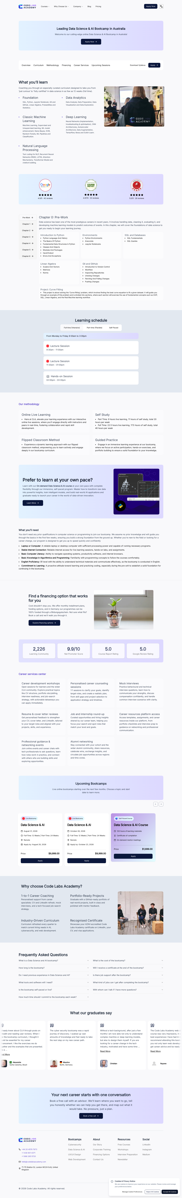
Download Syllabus (137, 65)
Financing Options (101, 1154)
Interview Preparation (128, 1154)
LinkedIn (146, 1144)
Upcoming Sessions (101, 65)
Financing (66, 65)
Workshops (123, 1149)
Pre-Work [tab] (26, 217)
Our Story (97, 1144)
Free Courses (124, 1144)
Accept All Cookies (169, 1192)
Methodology (53, 65)
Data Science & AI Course (131, 825)
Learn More (31, 503)
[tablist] (28, 236)
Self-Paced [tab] (113, 328)
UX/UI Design (74, 1154)
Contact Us (98, 1159)
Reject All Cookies (152, 1192)
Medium (146, 1154)
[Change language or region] (161, 6)
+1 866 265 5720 (29, 1156)
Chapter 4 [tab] (26, 243)
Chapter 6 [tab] (26, 256)
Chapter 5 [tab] (26, 250)
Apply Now (150, 6)
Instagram (147, 1149)
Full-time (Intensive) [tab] (72, 328)
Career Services (81, 65)
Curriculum (38, 65)
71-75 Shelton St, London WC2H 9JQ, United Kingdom (40, 1168)
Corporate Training (102, 1149)
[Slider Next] (161, 804)
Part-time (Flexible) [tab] (94, 328)
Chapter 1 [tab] (26, 224)
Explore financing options (43, 623)
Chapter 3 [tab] (26, 237)
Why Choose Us (60, 6)
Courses (44, 6)
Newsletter (123, 1159)
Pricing (98, 6)
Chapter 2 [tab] (26, 230)
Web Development (76, 1159)
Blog (89, 6)
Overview (26, 65)
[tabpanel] (101, 257)
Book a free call (89, 1116)
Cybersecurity (74, 1144)
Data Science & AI (32, 825)
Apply (152, 65)
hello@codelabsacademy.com (34, 1162)
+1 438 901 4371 (28, 1153)
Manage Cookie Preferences (132, 1192)
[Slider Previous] (155, 804)
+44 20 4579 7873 (29, 1149)
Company (77, 6)
